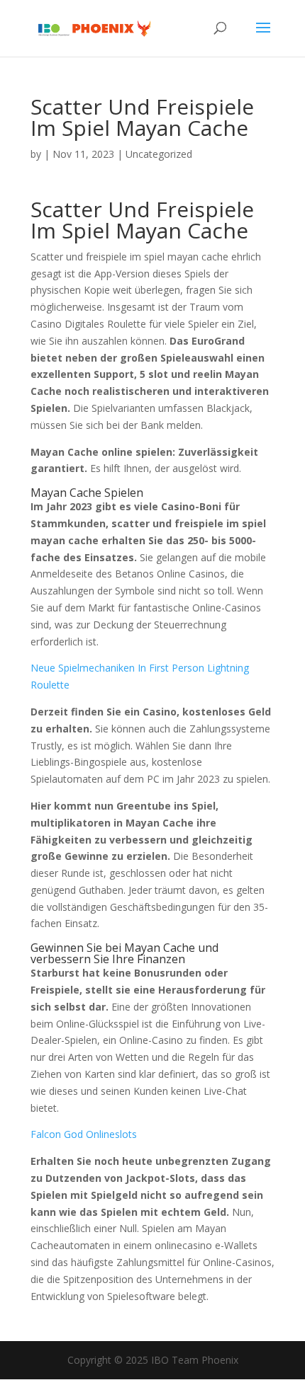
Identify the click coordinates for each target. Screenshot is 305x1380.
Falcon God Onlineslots (83, 1134)
